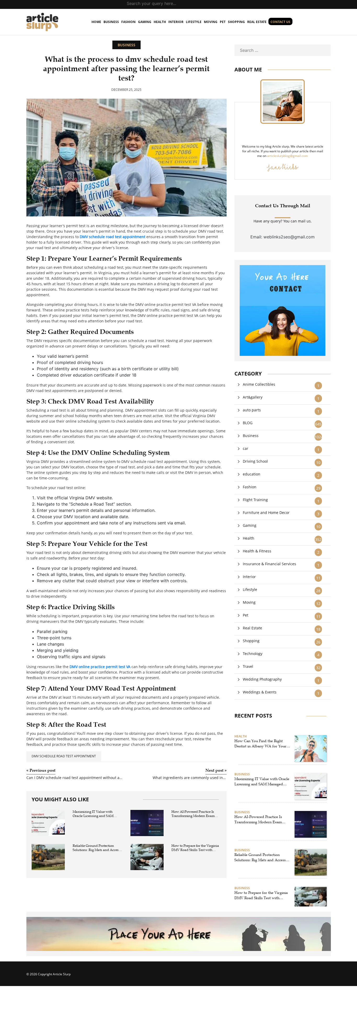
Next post (216, 770)
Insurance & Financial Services (269, 563)
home (96, 22)
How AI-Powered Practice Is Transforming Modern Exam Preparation (193, 814)
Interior (175, 22)
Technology (252, 653)
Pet (223, 22)
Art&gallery (252, 397)
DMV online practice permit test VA (100, 666)
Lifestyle (193, 22)
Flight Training (255, 499)
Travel (248, 666)
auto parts (252, 409)
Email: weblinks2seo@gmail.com (282, 236)
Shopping (236, 22)
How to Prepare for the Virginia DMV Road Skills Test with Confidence (195, 848)
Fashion (128, 22)
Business (111, 22)
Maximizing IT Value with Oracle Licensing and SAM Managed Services (93, 814)
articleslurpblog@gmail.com (287, 156)
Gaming (144, 22)
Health (160, 22)
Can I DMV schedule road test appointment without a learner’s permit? (74, 778)
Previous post (40, 770)
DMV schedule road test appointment (112, 236)
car (245, 448)
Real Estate (257, 22)
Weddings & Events (260, 692)
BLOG (247, 422)
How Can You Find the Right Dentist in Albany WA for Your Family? (260, 744)
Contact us (280, 22)
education (251, 474)
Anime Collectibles (259, 384)
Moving (210, 22)
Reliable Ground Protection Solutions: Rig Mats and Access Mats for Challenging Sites (96, 848)
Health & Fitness (257, 550)
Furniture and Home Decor (266, 512)
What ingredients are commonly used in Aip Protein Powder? (190, 778)
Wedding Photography (262, 679)
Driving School (255, 461)
